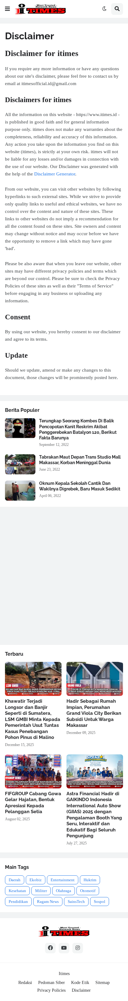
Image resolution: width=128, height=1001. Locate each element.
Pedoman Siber (51, 982)
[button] (7, 9)
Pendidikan (18, 901)
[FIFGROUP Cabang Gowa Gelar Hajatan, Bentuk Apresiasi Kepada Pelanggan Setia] (33, 771)
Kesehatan (17, 890)
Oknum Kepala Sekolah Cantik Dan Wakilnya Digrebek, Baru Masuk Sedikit (79, 486)
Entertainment (63, 880)
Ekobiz (36, 880)
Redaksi (25, 982)
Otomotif (87, 890)
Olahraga (63, 890)
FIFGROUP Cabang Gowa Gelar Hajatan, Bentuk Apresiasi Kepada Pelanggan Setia (33, 803)
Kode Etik (80, 982)
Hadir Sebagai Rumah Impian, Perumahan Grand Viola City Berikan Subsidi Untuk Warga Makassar (93, 713)
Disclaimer (81, 990)
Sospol (99, 901)
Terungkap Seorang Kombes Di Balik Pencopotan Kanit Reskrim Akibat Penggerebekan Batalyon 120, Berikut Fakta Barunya (78, 429)
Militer (41, 890)
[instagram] (77, 948)
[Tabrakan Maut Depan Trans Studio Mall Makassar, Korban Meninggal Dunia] (20, 464)
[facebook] (50, 948)
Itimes (64, 973)
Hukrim (90, 880)
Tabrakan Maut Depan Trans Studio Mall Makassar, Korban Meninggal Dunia (80, 460)
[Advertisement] (64, 576)
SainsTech (76, 901)
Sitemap (102, 982)
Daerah (15, 880)
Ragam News (48, 901)
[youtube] (64, 948)
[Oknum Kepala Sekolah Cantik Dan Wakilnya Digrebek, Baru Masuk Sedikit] (20, 491)
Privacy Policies (51, 990)
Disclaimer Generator (54, 173)
